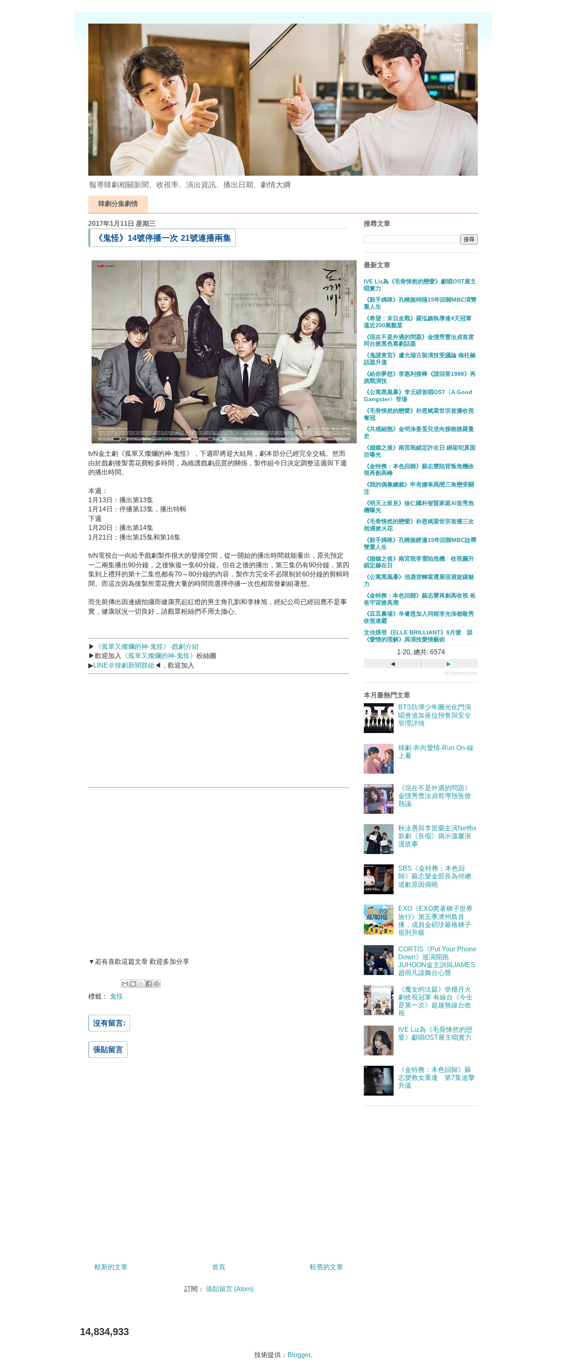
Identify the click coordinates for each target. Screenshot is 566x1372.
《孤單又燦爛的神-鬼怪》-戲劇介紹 (146, 646)
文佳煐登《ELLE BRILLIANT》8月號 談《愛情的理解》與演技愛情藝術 (418, 636)
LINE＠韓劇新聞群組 (124, 665)
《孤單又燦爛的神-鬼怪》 (158, 655)
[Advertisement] (150, 729)
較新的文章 (111, 1266)
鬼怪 (116, 996)
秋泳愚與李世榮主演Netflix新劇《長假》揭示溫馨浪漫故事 (437, 836)
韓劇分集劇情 (118, 203)
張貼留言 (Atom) (230, 1288)
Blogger (299, 1354)
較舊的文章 (326, 1266)
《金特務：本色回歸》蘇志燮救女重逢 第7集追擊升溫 (436, 1077)
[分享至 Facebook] (149, 984)
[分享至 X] (141, 984)
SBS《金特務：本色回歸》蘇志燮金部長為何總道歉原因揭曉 (434, 876)
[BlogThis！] (133, 984)
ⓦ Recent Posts (461, 672)
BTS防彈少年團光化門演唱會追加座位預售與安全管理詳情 (434, 715)
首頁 (218, 1266)
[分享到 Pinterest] (156, 984)
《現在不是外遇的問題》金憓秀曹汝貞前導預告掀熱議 (434, 795)
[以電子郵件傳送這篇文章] (125, 984)
